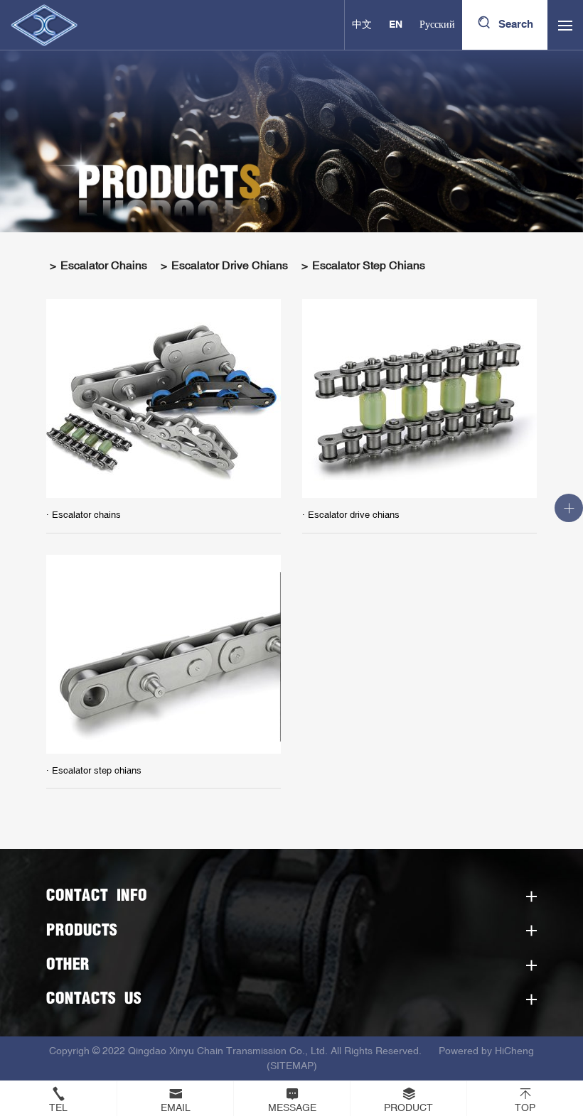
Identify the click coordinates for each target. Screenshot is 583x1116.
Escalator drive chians (229, 266)
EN (395, 24)
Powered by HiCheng (486, 1051)
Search (515, 24)
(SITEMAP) (292, 1066)
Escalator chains (103, 266)
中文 (362, 24)
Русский (437, 24)
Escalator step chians (368, 266)
